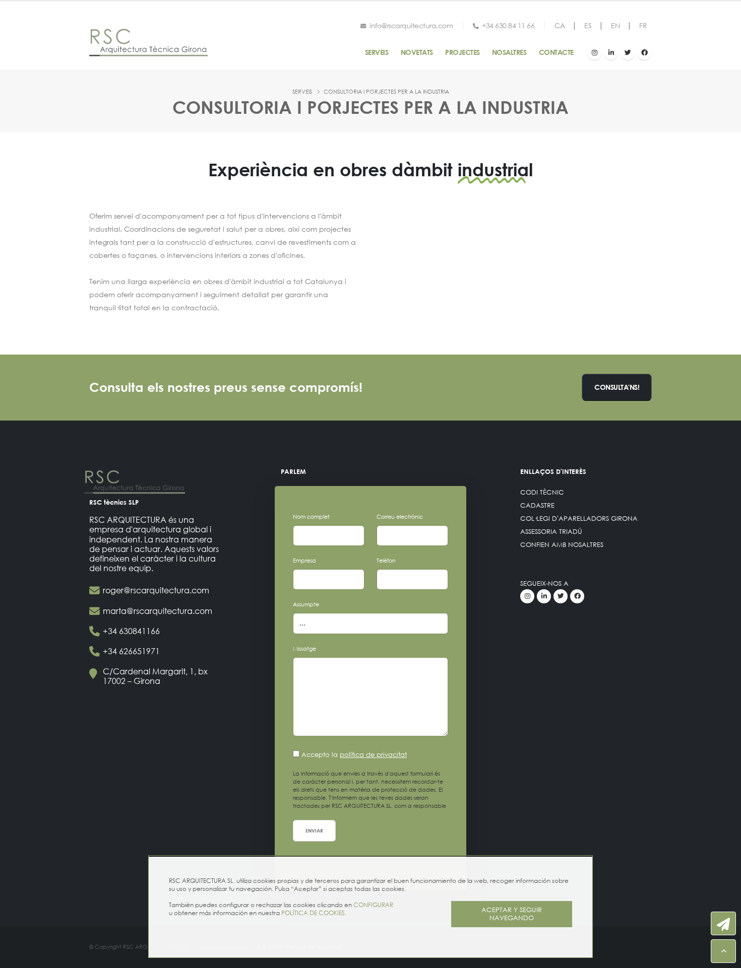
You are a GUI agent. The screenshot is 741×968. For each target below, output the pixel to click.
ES (587, 25)
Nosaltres (509, 52)
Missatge (304, 649)
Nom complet (311, 517)
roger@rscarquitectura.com (156, 590)
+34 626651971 (131, 651)
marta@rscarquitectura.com (157, 610)
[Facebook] (644, 53)
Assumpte (306, 604)
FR (643, 25)
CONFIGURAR (373, 905)
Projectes (462, 52)
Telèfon (386, 561)
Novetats (417, 52)
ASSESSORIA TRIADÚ (551, 531)
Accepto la (354, 754)
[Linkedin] (611, 53)
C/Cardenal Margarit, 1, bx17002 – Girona (155, 676)
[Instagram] (594, 53)
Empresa (304, 561)
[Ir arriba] (723, 951)
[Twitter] (628, 53)
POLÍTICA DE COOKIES (313, 913)
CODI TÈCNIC (542, 492)
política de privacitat (373, 754)
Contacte (556, 52)
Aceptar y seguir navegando (511, 914)
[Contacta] (723, 923)
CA (559, 25)
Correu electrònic (400, 517)
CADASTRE (537, 505)
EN (615, 25)
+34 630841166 (131, 631)
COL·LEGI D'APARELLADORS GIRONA (579, 518)
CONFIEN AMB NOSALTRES (561, 544)
